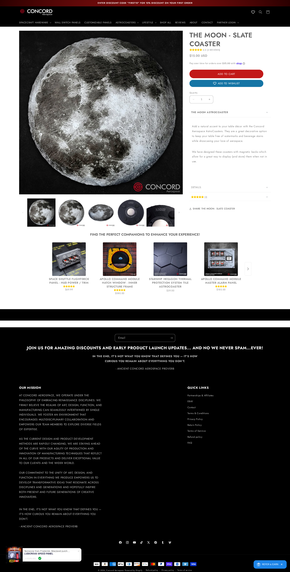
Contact (191, 407)
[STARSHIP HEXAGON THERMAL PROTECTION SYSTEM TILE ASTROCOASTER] (170, 259)
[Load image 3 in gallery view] (101, 213)
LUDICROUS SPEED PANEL (38, 551)
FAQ (189, 442)
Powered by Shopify (133, 570)
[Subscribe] (171, 338)
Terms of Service (196, 431)
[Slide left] (23, 212)
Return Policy (194, 425)
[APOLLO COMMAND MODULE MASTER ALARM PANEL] (221, 259)
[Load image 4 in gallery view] (131, 213)
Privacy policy (168, 570)
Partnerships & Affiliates (200, 395)
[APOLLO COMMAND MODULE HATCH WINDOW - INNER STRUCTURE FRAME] (119, 259)
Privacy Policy (195, 419)
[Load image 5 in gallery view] (161, 213)
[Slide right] (179, 212)
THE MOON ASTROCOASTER (209, 112)
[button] (35, 22)
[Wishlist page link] (253, 12)
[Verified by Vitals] (39, 555)
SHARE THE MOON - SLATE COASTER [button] (214, 208)
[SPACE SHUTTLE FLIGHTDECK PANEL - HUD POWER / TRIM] (69, 259)
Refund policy (194, 437)
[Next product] (248, 269)
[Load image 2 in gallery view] (71, 213)
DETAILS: (196, 187)
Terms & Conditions (198, 413)
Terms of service (184, 570)
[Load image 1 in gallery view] (41, 213)
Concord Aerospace (115, 570)
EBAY (190, 401)
